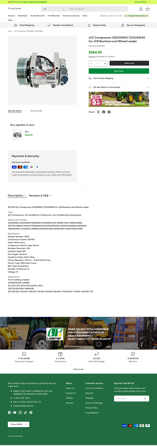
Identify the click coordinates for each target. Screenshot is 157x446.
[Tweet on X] (98, 112)
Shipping (104, 16)
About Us (70, 388)
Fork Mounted (53, 16)
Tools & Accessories (71, 16)
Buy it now (118, 71)
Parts (85, 16)
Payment (89, 393)
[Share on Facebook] (103, 112)
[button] (147, 9)
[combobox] (84, 9)
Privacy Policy (91, 408)
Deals (10, 20)
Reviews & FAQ (38, 195)
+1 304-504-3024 (21, 398)
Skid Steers (22, 16)
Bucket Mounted (38, 16)
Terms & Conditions (94, 388)
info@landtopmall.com (23, 406)
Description (15, 195)
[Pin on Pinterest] (109, 112)
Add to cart (129, 63)
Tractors (11, 16)
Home (10, 31)
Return (111, 16)
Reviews (69, 403)
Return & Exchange (94, 403)
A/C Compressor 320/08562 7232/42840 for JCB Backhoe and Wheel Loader (29, 31)
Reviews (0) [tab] (36, 111)
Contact (118, 16)
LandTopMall (17, 436)
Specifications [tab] (15, 111)
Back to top (78, 369)
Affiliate (69, 398)
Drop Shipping (91, 412)
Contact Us (71, 393)
